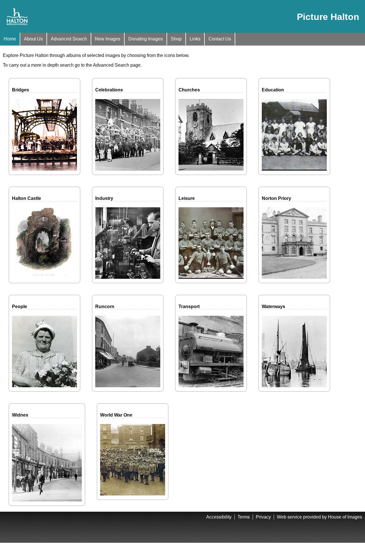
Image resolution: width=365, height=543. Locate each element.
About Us (33, 38)
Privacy (263, 517)
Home (10, 38)
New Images (107, 38)
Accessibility (219, 517)
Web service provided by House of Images (319, 517)
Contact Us (219, 38)
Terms (244, 517)
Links (195, 38)
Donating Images (145, 38)
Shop (176, 38)
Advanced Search (69, 38)
